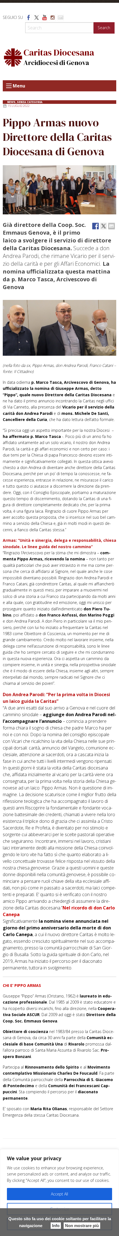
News (11, 102)
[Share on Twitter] (103, 226)
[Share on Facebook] (95, 226)
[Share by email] (111, 226)
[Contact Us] (60, 17)
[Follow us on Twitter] (36, 17)
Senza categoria (30, 102)
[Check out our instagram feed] (52, 17)
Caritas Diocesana (59, 52)
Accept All (59, 1194)
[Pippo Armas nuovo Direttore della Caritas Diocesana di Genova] (59, 189)
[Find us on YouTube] (44, 17)
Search (104, 27)
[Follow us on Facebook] (28, 17)
